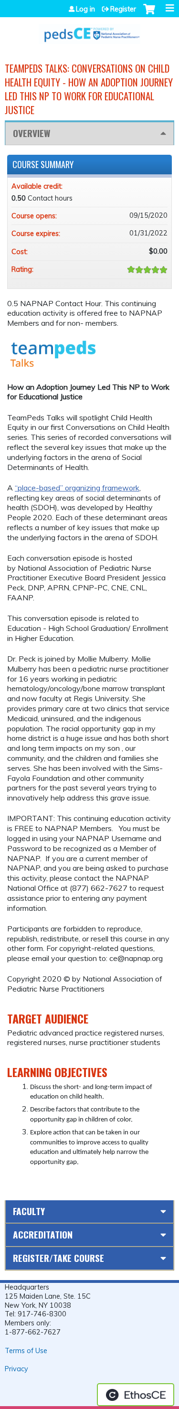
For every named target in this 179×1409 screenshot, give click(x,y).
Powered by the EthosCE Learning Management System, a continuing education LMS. (135, 1394)
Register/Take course (58, 1258)
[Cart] (149, 14)
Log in (85, 9)
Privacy (16, 1369)
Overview (31, 133)
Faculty (29, 1211)
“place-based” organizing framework (77, 487)
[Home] (89, 30)
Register (123, 9)
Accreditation (43, 1234)
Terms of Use (26, 1350)
